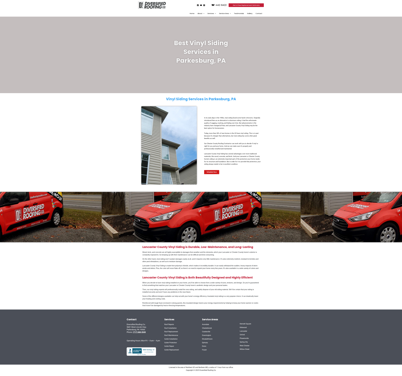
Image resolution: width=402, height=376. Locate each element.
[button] (246, 5)
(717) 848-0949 (139, 332)
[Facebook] (198, 5)
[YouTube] (201, 5)
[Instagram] (204, 5)
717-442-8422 (219, 5)
